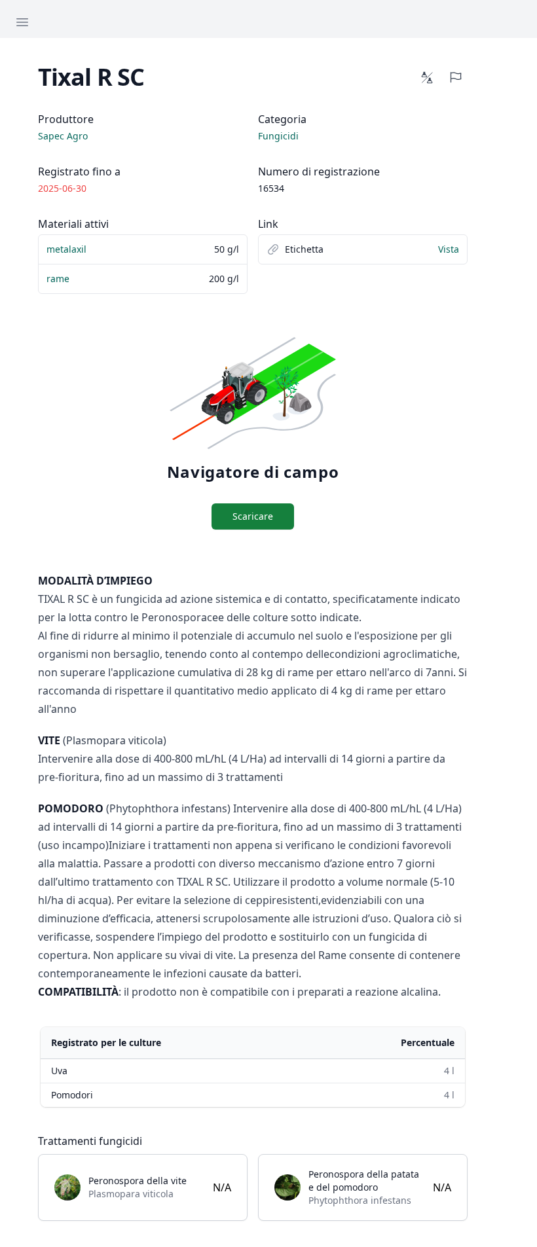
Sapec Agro (63, 136)
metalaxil (66, 249)
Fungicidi (278, 136)
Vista (448, 249)
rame (57, 278)
